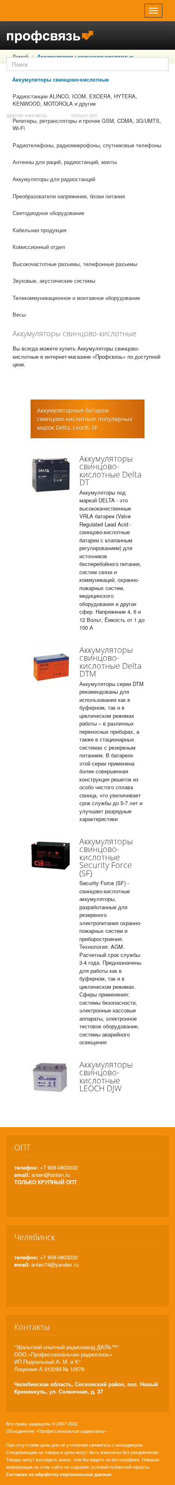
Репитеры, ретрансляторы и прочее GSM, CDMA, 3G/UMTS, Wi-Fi (87, 124)
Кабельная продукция (39, 230)
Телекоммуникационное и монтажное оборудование (76, 298)
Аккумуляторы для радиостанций (54, 179)
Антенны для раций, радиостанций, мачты (65, 162)
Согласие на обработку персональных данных (59, 1474)
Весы (19, 314)
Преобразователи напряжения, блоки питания (69, 196)
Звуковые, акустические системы (54, 280)
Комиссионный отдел (39, 247)
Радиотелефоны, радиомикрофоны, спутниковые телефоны (87, 145)
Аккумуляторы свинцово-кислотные (60, 79)
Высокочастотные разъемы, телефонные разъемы (75, 264)
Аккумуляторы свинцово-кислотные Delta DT (110, 470)
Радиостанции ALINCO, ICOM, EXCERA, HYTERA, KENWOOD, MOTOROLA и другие (75, 100)
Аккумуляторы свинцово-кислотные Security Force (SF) (106, 857)
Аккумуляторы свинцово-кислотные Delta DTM (110, 661)
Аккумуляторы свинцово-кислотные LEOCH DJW (106, 1076)
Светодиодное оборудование (48, 213)
